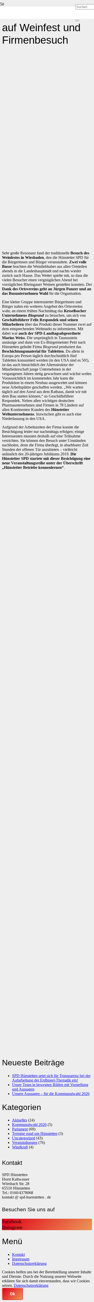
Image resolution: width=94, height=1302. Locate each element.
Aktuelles (19, 1120)
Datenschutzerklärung (29, 1263)
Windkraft (20, 1147)
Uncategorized (23, 1138)
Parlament (20, 1129)
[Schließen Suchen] (77, 20)
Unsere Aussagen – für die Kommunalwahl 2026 (50, 1094)
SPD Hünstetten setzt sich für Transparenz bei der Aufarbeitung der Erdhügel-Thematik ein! (51, 1078)
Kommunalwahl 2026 (29, 1124)
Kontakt (18, 1254)
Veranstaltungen (24, 1142)
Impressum (20, 1259)
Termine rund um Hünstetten (34, 1133)
